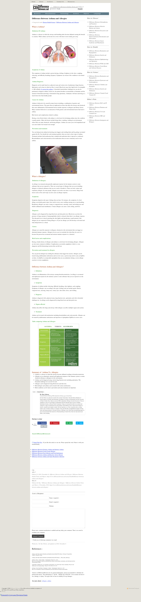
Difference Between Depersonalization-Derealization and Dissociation (99, 36)
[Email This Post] (32, 442)
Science (76, 13)
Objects (86, 13)
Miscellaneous (50, 13)
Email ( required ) (54, 502)
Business (37, 13)
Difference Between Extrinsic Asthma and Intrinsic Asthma (48, 449)
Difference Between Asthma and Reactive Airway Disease (47, 455)
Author (34, 392)
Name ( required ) (54, 498)
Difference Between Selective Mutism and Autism (97, 27)
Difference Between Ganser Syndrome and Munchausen (96, 41)
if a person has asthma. (46, 89)
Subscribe (131, 588)
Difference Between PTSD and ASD (99, 63)
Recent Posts (40, 392)
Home (33, 1)
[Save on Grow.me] (64, 423)
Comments (136, 588)
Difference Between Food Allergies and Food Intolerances (47, 453)
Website (51, 506)
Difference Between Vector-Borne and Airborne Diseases (98, 67)
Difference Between (15, 588)
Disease (45, 22)
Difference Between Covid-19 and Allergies (43, 451)
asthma (49, 581)
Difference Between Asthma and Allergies (67, 22)
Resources (71, 1)
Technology (64, 13)
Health (49, 22)
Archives (50, 1)
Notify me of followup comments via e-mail (45, 540)
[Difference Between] (41, 10)
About (41, 1)
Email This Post (38, 442)
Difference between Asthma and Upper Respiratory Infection (48, 456)
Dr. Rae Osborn (44, 394)
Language (97, 13)
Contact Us (60, 1)
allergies (44, 581)
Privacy (3, 591)
